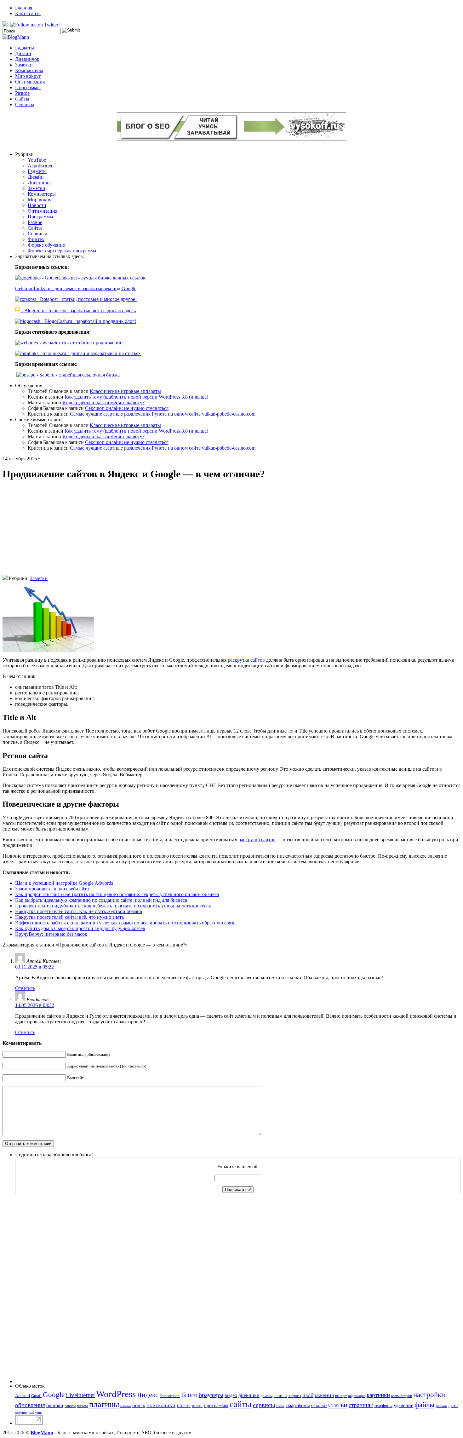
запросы (294, 1396)
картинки (378, 1395)
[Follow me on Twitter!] (35, 24)
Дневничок (27, 59)
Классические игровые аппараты (125, 391)
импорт (341, 1396)
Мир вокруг (28, 76)
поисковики (160, 1405)
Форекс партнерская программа (62, 250)
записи (280, 1395)
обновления (30, 1405)
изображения (318, 1395)
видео (231, 1395)
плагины (104, 1404)
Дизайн (23, 53)
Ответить (25, 988)
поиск (138, 1405)
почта (197, 1405)
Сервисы (24, 104)
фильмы (441, 1406)
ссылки (319, 1405)
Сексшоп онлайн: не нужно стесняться (127, 408)
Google (54, 1395)
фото (453, 1405)
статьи (337, 1405)
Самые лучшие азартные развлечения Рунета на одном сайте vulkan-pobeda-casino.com (162, 414)
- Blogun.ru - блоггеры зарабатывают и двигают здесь (78, 310)
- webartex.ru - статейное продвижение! (81, 342)
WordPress (116, 1394)
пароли (70, 1406)
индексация (356, 1396)
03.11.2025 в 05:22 (34, 966)
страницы (361, 1405)
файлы (424, 1405)
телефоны (383, 1405)
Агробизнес (40, 165)
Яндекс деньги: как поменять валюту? (103, 402)
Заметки (24, 64)
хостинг (21, 1412)
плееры (125, 1406)
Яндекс (147, 1395)
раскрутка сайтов (246, 660)
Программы (28, 87)
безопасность (170, 1396)
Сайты (22, 98)
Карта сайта (28, 13)
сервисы (264, 1404)
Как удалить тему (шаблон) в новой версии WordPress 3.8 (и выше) (136, 397)
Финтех (36, 239)
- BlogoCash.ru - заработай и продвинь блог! (88, 321)
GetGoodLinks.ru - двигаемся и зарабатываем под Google (75, 288)
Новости (37, 205)
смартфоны (298, 1405)
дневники (249, 1395)
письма (82, 1406)
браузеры (211, 1394)
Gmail (36, 1395)
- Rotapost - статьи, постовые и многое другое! (86, 299)
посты (184, 1405)
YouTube (37, 160)
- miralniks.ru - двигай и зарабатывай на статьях (89, 353)
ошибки (54, 1405)
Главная (23, 7)
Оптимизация (30, 81)
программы (216, 1405)
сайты (241, 1404)
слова (280, 1406)
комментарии (401, 1396)
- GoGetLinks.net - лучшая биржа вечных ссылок (93, 277)
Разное (22, 93)
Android (22, 1395)
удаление (403, 1405)
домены (266, 1396)
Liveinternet (80, 1395)
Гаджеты (24, 47)
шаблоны (35, 1412)
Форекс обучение (46, 245)
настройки (429, 1394)
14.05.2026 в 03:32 (34, 1005)
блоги (189, 1394)
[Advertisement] (231, 531)
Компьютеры (29, 70)
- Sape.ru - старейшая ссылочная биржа (77, 374)
